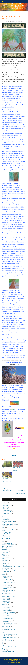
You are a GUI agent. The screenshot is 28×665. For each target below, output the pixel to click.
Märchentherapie (7, 513)
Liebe (3, 573)
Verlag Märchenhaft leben (8, 651)
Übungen (4, 648)
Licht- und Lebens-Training (8, 570)
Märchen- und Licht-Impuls (8, 596)
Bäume (5, 577)
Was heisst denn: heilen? (9, 623)
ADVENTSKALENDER (7, 505)
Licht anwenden (5, 568)
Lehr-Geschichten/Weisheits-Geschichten (12, 566)
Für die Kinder (5, 537)
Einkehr (3, 522)
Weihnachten (5, 653)
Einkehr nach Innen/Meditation (9, 524)
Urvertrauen (6, 621)
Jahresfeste (4, 549)
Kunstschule (5, 557)
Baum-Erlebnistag (17, 394)
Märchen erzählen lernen (8, 590)
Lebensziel (6, 617)
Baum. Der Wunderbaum (5, 468)
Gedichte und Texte (6, 538)
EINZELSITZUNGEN (6, 526)
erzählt (12, 409)
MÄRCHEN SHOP (6, 593)
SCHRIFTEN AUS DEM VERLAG (9, 634)
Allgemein (4, 507)
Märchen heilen (5, 591)
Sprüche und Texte (6, 642)
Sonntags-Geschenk (6, 639)
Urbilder (4, 650)
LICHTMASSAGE (6, 571)
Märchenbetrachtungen (9, 582)
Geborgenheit (6, 610)
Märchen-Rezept (6, 599)
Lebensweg (4, 563)
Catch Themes (18, 662)
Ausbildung (6, 607)
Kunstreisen (5, 555)
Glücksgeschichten (7, 543)
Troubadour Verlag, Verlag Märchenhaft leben (13, 646)
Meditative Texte (6, 626)
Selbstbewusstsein (6, 635)
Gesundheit (4, 540)
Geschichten (6, 519)
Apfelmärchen (6, 576)
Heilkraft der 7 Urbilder (7, 546)
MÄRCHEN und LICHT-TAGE (9, 595)
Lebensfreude (5, 560)
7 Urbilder (4, 502)
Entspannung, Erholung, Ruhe (9, 529)
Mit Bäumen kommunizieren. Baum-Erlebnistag (6, 480)
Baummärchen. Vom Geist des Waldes (17, 469)
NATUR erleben (5, 628)
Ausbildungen (5, 508)
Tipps (3, 645)
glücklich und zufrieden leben (9, 544)
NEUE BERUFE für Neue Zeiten (9, 629)
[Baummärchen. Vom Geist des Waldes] (18, 464)
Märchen (4, 574)
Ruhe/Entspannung (8, 618)
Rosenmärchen (7, 585)
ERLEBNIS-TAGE (6, 533)
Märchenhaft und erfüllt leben (17, 659)
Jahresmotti (4, 551)
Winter (5, 588)
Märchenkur (5, 604)
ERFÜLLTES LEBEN (6, 532)
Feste (3, 535)
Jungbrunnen (5, 552)
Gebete (5, 518)
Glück (3, 541)
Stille (3, 643)
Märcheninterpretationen (9, 584)
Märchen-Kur (5, 598)
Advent (3, 504)
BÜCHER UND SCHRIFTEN (8, 521)
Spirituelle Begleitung (7, 640)
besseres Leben (5, 515)
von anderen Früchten (8, 587)
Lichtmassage (6, 510)
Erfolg (3, 530)
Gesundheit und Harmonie (9, 612)
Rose (3, 632)
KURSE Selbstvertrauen (7, 559)
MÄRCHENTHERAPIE (7, 606)
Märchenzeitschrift (6, 624)
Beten (3, 516)
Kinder (3, 554)
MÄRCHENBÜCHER (6, 601)
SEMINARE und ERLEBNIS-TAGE (9, 637)
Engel (3, 527)
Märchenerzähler (7, 511)
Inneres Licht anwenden (9, 613)
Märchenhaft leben (6, 602)
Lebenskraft (5, 562)
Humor (3, 548)
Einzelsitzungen (7, 609)
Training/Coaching (7, 620)
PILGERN (4, 631)
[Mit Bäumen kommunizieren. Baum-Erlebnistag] (7, 475)
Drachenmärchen (7, 579)
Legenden (4, 565)
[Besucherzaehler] (14, 455)
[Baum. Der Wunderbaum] (7, 464)
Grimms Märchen (7, 581)
